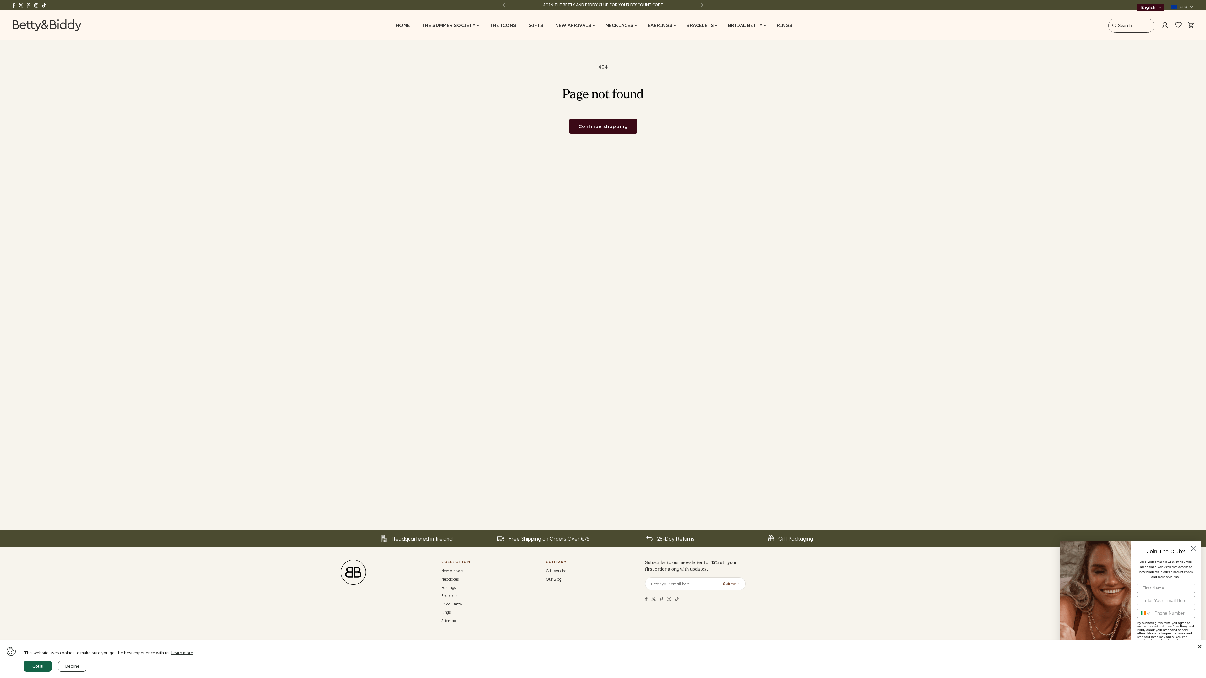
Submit (729, 583)
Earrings (448, 587)
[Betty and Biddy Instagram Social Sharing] (669, 599)
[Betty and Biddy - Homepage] (47, 25)
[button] (449, 25)
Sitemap (448, 620)
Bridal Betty (451, 604)
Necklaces (450, 579)
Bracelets (449, 595)
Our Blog (554, 579)
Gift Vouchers (558, 570)
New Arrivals (452, 570)
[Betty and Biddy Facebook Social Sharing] (646, 599)
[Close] (1200, 646)
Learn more (182, 652)
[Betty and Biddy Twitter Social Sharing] (653, 599)
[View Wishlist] (1178, 25)
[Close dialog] (1193, 548)
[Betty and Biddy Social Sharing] (661, 599)
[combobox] (1131, 26)
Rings (446, 612)
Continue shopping (603, 126)
